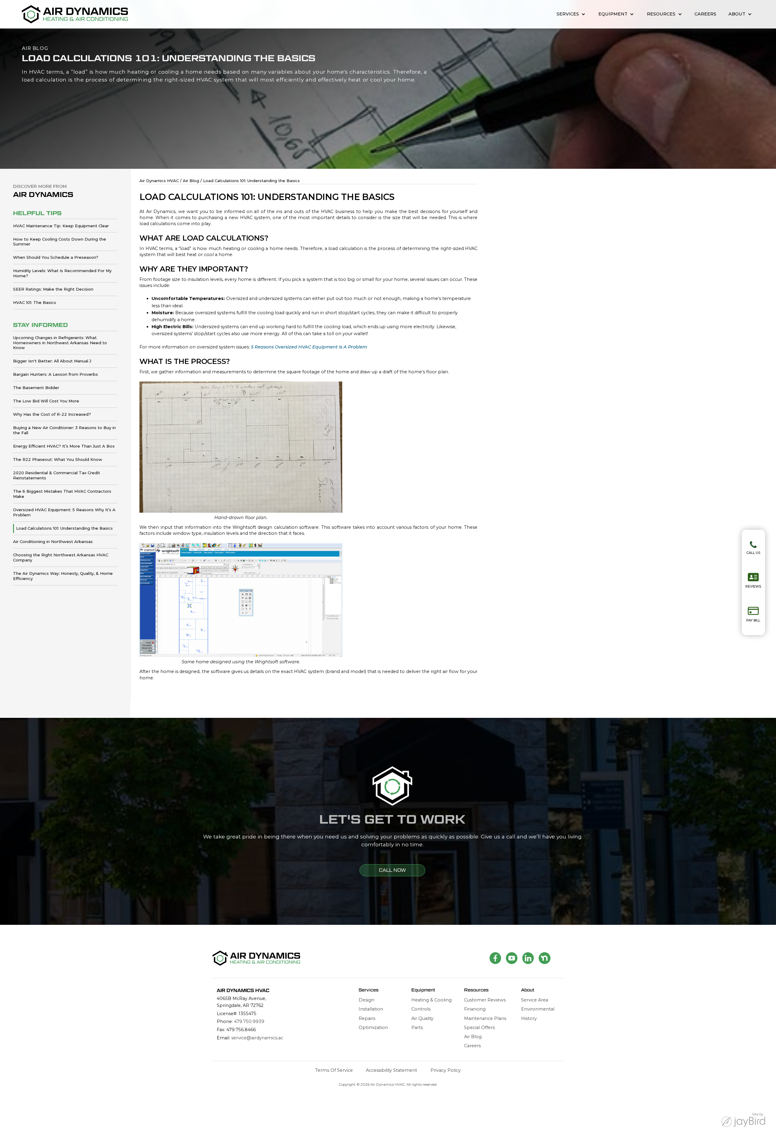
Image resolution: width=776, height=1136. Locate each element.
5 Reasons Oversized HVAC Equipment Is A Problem (309, 347)
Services (568, 14)
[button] (571, 14)
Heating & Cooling (431, 1000)
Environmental (537, 1009)
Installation (371, 1009)
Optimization (373, 1027)
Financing (475, 1009)
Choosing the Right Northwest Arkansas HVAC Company (60, 557)
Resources (661, 14)
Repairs (367, 1018)
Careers (705, 14)
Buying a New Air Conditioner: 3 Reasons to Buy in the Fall (64, 430)
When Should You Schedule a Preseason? (55, 257)
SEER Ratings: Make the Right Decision (53, 289)
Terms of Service (334, 1070)
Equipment (612, 14)
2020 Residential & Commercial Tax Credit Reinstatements (56, 475)
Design (366, 1000)
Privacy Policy (445, 1070)
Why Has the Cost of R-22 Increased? (52, 414)
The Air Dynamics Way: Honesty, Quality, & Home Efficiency (63, 576)
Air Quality (422, 1018)
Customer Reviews (485, 1000)
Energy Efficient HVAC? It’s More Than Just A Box (64, 446)
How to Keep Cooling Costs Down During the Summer (59, 242)
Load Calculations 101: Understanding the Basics (64, 528)
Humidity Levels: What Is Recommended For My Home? (62, 273)
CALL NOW (392, 870)
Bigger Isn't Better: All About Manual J (52, 360)
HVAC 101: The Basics (34, 302)
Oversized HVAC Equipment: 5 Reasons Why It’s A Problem (64, 512)
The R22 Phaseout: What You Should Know (57, 459)
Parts (417, 1027)
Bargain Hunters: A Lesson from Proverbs (55, 374)
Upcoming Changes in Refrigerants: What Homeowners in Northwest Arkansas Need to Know (60, 342)
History (529, 1018)
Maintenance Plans (485, 1018)
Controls (420, 1009)
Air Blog (473, 1036)
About (736, 14)
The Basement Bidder (36, 387)
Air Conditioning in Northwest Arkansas (53, 541)
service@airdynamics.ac (257, 1038)
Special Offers (479, 1027)
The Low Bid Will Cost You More (46, 400)
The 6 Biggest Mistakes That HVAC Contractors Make (62, 494)
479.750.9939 (249, 1021)
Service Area (534, 1000)
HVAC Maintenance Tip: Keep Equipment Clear (61, 225)
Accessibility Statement (391, 1070)
